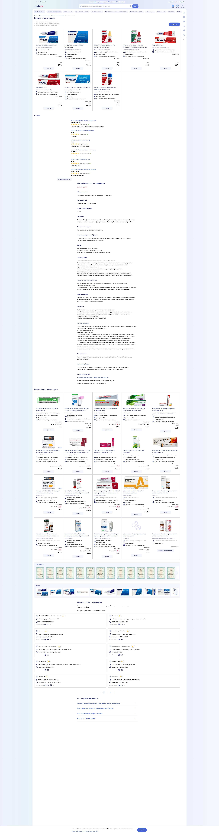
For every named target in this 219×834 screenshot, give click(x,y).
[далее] (176, 573)
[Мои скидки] (184, 17)
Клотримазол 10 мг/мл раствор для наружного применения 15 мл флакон (47, 535)
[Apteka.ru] (40, 6)
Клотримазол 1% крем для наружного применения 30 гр (134, 535)
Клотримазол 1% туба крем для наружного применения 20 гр (165, 451)
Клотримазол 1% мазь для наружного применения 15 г (47, 409)
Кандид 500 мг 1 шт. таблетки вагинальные (78, 87)
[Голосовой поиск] (130, 6)
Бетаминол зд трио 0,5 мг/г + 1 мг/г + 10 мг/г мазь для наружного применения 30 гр (107, 492)
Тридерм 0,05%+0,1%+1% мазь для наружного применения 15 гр (104, 451)
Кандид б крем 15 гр (158, 45)
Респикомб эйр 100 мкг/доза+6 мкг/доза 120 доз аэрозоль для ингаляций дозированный (77, 410)
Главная (36, 15)
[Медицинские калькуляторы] (184, 26)
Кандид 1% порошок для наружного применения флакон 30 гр (105, 88)
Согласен (142, 830)
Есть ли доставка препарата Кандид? (90, 713)
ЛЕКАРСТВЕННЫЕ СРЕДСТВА (44, 15)
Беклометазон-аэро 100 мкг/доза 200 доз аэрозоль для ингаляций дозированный (106, 535)
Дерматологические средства (57, 15)
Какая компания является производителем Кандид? (95, 708)
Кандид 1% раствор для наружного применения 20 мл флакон (104, 46)
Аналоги (174, 24)
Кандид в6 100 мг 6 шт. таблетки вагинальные (74, 46)
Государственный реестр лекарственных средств (93, 377)
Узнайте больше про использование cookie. (85, 831)
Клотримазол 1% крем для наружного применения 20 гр (105, 409)
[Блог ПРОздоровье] (184, 21)
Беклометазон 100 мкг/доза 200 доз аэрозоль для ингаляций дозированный (77, 535)
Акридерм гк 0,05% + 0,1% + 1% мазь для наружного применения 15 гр (48, 492)
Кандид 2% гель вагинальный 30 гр (46, 45)
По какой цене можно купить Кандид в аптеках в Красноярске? (99, 703)
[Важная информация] (184, 30)
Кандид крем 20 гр (41, 87)
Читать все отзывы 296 (64, 179)
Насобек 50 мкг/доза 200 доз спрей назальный (133, 451)
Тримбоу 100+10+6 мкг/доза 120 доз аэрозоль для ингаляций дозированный (77, 492)
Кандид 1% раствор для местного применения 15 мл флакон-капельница (135, 46)
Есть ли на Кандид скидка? (86, 718)
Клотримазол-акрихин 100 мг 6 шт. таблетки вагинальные (133, 492)
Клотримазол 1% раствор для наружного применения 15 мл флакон (164, 492)
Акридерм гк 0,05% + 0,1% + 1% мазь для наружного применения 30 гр (48, 451)
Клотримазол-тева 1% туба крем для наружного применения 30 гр (134, 409)
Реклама (59, 447)
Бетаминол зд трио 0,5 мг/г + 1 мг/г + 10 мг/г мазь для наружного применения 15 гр (78, 451)
